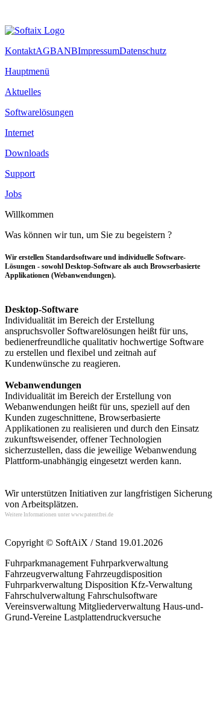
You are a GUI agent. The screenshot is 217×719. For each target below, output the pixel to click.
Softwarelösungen (39, 112)
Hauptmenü (27, 71)
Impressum (98, 51)
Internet (19, 132)
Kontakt (20, 51)
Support (20, 173)
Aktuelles (23, 92)
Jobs (13, 194)
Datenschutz (142, 51)
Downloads (27, 153)
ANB (67, 51)
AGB (46, 51)
